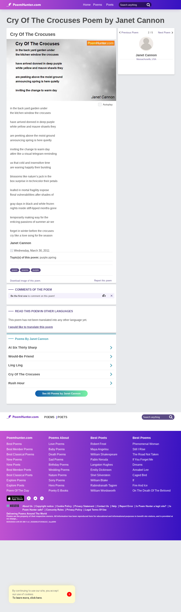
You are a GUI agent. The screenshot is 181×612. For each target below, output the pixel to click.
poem (14, 270)
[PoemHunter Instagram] (42, 498)
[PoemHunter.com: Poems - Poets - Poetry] (24, 5)
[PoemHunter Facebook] (29, 498)
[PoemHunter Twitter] (35, 498)
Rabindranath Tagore (103, 485)
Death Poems (57, 454)
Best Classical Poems (20, 454)
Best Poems (14, 443)
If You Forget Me (143, 459)
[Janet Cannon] (146, 44)
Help (114, 506)
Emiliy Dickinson (101, 469)
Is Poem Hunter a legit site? (151, 506)
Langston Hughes (101, 464)
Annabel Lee (141, 469)
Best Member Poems (20, 449)
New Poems (14, 459)
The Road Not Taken (146, 454)
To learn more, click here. (27, 597)
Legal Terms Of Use (95, 509)
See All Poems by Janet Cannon (61, 393)
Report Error (126, 506)
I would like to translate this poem (30, 327)
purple (36, 270)
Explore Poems (16, 480)
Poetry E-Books (58, 490)
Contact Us (103, 506)
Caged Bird (140, 475)
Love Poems (56, 443)
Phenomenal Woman (146, 443)
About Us (27, 506)
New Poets (13, 464)
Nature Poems (58, 475)
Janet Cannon (20, 243)
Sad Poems (56, 459)
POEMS (49, 417)
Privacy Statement (84, 506)
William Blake (99, 480)
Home (87, 4)
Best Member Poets (19, 469)
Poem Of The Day (18, 490)
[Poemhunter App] (15, 498)
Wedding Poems (59, 469)
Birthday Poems (59, 464)
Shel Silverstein (100, 475)
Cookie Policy (64, 506)
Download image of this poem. (25, 280)
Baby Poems (57, 449)
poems (25, 270)
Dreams (137, 464)
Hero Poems (56, 485)
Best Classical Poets (20, 475)
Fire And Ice (140, 485)
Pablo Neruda (99, 459)
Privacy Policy (74, 509)
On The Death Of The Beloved (152, 490)
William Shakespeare (103, 454)
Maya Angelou (99, 449)
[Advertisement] (53, 575)
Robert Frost (98, 443)
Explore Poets (15, 485)
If (133, 480)
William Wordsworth (103, 490)
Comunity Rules (55, 509)
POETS (62, 417)
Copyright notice (44, 506)
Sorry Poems (57, 480)
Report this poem (103, 280)
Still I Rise (139, 449)
